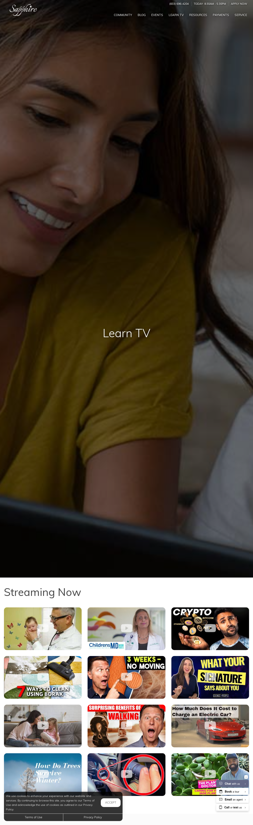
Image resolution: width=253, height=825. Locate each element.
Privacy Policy (93, 817)
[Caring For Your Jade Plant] (210, 774)
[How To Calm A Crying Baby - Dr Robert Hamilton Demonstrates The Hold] (43, 628)
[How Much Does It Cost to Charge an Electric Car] (210, 726)
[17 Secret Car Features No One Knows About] (126, 774)
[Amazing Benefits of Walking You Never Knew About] (126, 726)
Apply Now (239, 3)
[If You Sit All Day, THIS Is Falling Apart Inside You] (126, 677)
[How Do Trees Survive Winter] (43, 774)
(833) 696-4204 (179, 3)
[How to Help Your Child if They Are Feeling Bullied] (43, 726)
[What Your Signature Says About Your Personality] (210, 677)
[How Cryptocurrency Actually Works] (210, 628)
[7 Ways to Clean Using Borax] (43, 677)
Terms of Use (33, 817)
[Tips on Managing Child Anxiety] (126, 628)
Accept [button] (110, 802)
